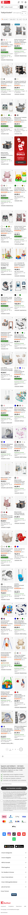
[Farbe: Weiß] (7, 115)
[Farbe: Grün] (9, 115)
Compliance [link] (11, 906)
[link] (19, 2)
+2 (10, 115)
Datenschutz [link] (19, 906)
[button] (5, 19)
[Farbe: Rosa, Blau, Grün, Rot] (4, 619)
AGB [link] (25, 906)
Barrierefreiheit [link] (4, 912)
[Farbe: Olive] (2, 115)
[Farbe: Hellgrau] (22, 368)
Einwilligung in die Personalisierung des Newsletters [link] (14, 803)
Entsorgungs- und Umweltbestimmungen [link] (10, 909)
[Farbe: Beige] (7, 40)
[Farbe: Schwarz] (2, 295)
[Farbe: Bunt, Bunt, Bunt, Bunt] (18, 692)
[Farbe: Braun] (15, 115)
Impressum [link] (3, 906)
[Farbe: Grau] (2, 40)
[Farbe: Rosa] (4, 40)
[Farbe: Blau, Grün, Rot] (2, 619)
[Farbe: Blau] (20, 368)
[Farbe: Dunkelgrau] (18, 368)
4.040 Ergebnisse (17, 12)
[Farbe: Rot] (15, 547)
